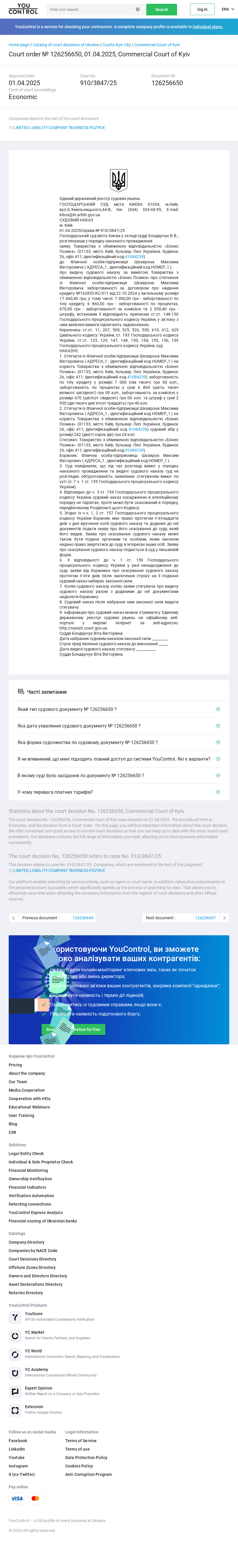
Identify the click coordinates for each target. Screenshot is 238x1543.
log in (202, 9)
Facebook (18, 1440)
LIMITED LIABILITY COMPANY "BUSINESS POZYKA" (59, 127)
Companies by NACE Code (33, 1250)
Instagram (18, 1466)
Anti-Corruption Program (88, 1474)
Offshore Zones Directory (32, 1267)
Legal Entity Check (26, 1153)
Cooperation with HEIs (30, 1098)
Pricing (15, 1065)
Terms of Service (81, 1440)
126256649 (83, 918)
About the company (27, 1073)
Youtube (17, 1457)
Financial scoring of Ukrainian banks (43, 1221)
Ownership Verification (30, 1179)
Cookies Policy (79, 1466)
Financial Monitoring (28, 1170)
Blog (13, 1124)
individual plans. (208, 26)
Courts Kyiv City (116, 44)
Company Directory (26, 1242)
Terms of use (77, 1449)
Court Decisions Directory (33, 1259)
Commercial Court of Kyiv (157, 44)
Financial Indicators (27, 1187)
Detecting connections (30, 1204)
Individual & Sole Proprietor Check (41, 1162)
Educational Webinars (29, 1107)
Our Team (18, 1081)
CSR (12, 1132)
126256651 (205, 918)
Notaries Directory (26, 1292)
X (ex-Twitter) (22, 1474)
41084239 (134, 256)
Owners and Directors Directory (38, 1276)
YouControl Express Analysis (36, 1212)
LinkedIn (17, 1449)
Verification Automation (31, 1195)
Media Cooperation (27, 1090)
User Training (21, 1115)
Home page (19, 44)
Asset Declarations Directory (35, 1284)
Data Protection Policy (86, 1457)
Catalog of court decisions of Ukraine (66, 44)
